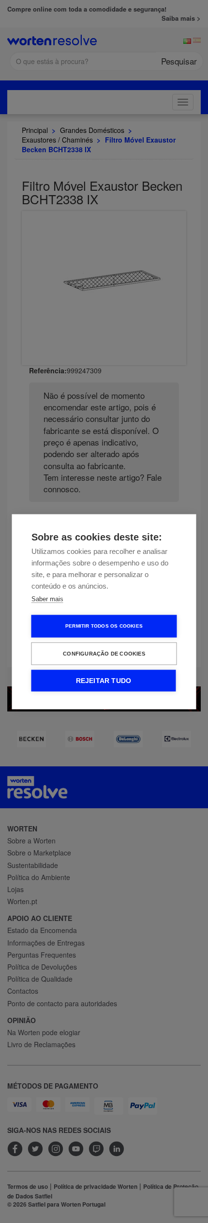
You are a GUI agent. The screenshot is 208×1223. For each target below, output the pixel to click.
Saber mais (47, 598)
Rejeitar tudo (104, 680)
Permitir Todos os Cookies (104, 626)
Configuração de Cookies (104, 653)
